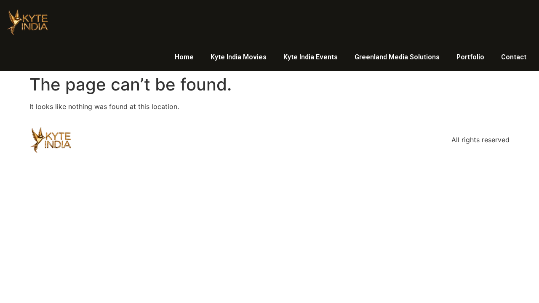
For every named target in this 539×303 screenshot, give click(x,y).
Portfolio (470, 57)
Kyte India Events (310, 57)
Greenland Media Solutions (397, 57)
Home (184, 57)
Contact (513, 57)
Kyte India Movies (239, 57)
